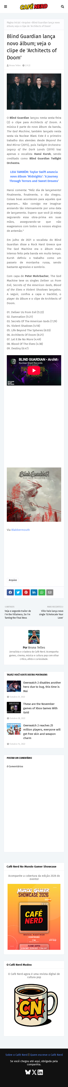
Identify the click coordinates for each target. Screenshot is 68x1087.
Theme (30, 1080)
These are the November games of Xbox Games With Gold (40, 708)
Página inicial (13, 22)
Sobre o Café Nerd (16, 1054)
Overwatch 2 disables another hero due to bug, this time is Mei (42, 687)
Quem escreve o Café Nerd (46, 1054)
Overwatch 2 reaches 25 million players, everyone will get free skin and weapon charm (41, 732)
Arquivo (26, 22)
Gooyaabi (58, 1080)
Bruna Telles (15, 65)
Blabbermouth (20, 530)
